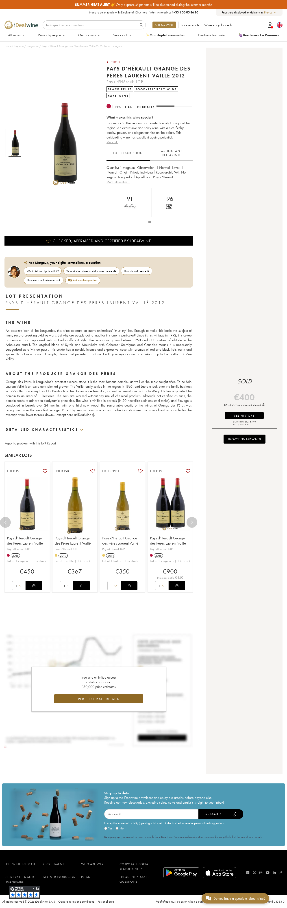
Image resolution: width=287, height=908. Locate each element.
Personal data (106, 901)
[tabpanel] (150, 175)
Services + (120, 35)
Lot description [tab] (128, 153)
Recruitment (53, 864)
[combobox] (270, 12)
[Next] (192, 522)
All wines (14, 35)
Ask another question (85, 280)
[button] (61, 143)
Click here (141, 12)
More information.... (118, 182)
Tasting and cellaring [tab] (171, 153)
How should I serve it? (136, 271)
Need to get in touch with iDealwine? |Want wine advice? (143, 12)
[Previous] (5, 522)
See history (244, 416)
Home (7, 46)
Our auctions (87, 35)
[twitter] (254, 872)
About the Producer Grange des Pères (61, 373)
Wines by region (49, 35)
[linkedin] (274, 872)
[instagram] (260, 872)
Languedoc (32, 46)
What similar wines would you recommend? (91, 271)
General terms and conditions (76, 901)
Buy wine (19, 46)
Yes (110, 828)
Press (85, 877)
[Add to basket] (34, 585)
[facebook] (247, 872)
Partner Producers (59, 877)
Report (51, 443)
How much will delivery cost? (44, 280)
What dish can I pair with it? (43, 271)
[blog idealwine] (281, 872)
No (122, 828)
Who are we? (92, 864)
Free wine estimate (20, 864)
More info (112, 142)
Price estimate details (98, 699)
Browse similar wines (244, 439)
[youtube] (268, 872)
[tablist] (150, 153)
